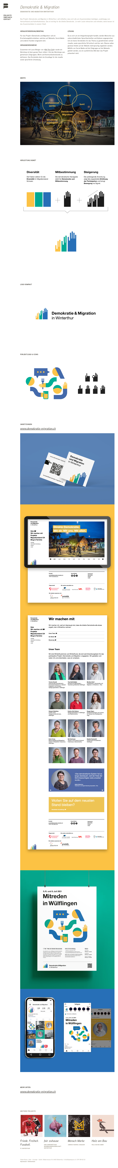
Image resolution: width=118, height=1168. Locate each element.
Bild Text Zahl (49, 49)
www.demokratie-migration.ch (38, 428)
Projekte (8, 15)
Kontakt (7, 19)
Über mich (8, 17)
